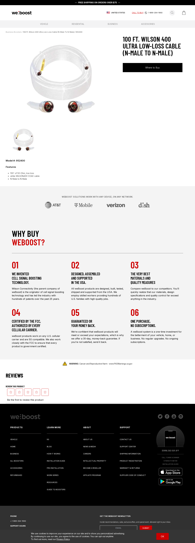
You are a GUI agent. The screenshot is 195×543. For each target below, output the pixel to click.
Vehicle (13, 439)
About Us (87, 439)
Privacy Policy (63, 539)
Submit (145, 528)
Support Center (128, 447)
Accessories (16, 468)
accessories (148, 24)
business (113, 24)
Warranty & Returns (130, 468)
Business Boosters (14, 32)
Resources (52, 482)
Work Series (53, 475)
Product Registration (131, 461)
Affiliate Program (92, 475)
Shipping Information (130, 454)
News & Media (89, 447)
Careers (87, 454)
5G (48, 439)
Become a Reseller (92, 468)
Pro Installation (55, 468)
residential (78, 24)
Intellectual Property (94, 461)
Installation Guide (56, 461)
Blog (49, 447)
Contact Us (125, 439)
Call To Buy (137, 13)
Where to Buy (152, 67)
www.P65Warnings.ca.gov (120, 364)
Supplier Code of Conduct (133, 475)
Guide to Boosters (56, 489)
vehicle (44, 24)
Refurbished (16, 475)
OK (162, 536)
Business (14, 454)
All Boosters (17, 461)
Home (13, 447)
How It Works (53, 454)
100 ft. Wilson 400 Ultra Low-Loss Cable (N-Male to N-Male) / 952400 (52, 32)
